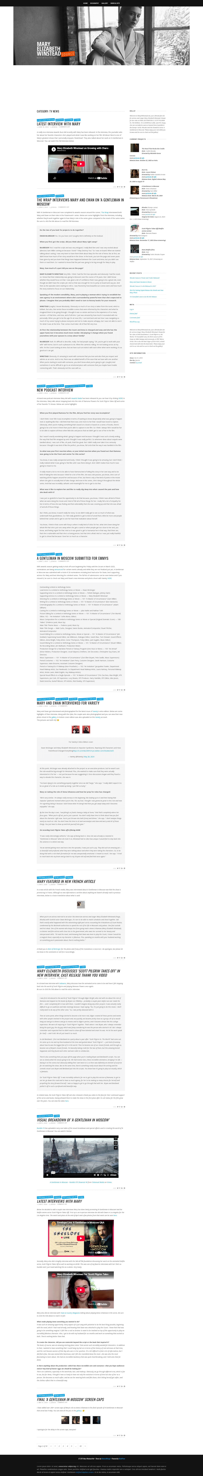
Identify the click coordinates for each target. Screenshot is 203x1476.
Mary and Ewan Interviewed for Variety (68, 703)
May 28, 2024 (89, 757)
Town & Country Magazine (70, 1313)
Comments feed (135, 318)
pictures (137, 158)
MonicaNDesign (105, 1458)
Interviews (69, 120)
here (66, 1101)
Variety (95, 711)
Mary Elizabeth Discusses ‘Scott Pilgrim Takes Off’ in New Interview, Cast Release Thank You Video (78, 973)
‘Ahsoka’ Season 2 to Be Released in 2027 (143, 286)
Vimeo (109, 1182)
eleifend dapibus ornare (85, 1472)
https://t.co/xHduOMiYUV (82, 751)
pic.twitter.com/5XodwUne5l (103, 751)
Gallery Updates (62, 699)
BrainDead (59, 120)
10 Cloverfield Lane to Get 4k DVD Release (143, 297)
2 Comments (62, 706)
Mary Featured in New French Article (66, 881)
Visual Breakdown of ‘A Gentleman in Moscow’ (73, 1119)
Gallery (105, 3)
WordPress (122, 1458)
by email (139, 363)
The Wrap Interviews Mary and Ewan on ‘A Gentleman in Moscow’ (80, 202)
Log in (132, 309)
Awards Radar (76, 398)
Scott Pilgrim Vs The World (75, 386)
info (142, 158)
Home (85, 3)
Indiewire (62, 983)
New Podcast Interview (55, 390)
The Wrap (105, 212)
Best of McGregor (54, 949)
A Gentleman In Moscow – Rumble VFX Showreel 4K (69, 1182)
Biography (94, 3)
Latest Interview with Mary (58, 123)
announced (58, 569)
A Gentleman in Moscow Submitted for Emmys (72, 558)
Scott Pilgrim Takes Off (55, 386)
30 (81, 1446)
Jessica (54, 127)
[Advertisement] (101, 90)
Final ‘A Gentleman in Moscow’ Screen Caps (70, 1399)
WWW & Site (115, 3)
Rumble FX (41, 1128)
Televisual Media (98, 1182)
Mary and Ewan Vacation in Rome (140, 282)
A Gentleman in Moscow (45, 120)
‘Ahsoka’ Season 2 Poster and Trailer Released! (144, 278)
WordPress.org (134, 322)
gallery (54, 717)
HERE (120, 398)
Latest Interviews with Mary (59, 1201)
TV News (77, 120)
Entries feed (133, 313)
